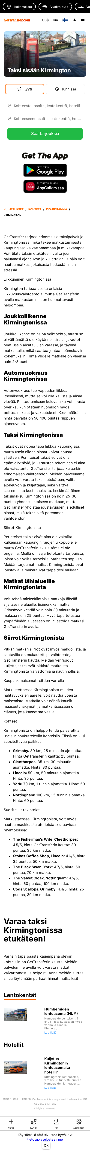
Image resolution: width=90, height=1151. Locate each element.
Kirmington (12, 215)
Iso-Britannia (56, 209)
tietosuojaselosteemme (45, 1139)
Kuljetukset (14, 209)
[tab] (11, 1123)
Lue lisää (50, 1032)
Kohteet (34, 209)
